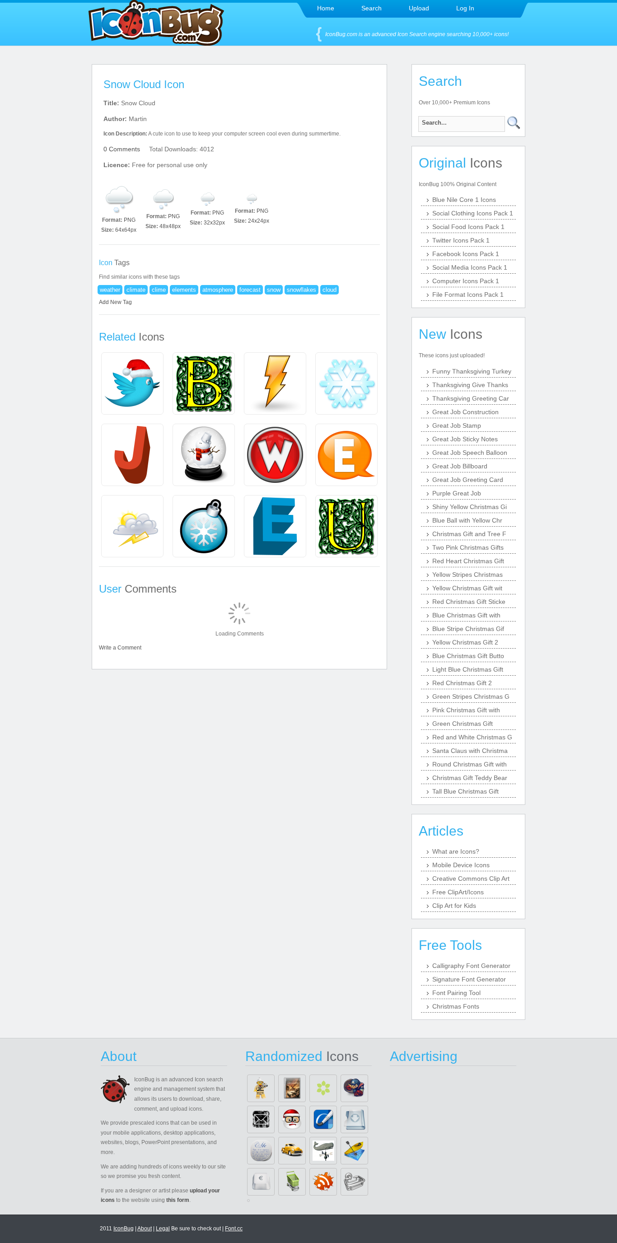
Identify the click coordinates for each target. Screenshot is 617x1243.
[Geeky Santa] (292, 1119)
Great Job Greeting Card (467, 479)
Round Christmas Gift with (469, 764)
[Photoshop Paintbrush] (323, 1119)
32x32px (214, 223)
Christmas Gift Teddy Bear (469, 777)
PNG (130, 220)
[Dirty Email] (260, 1119)
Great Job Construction (465, 412)
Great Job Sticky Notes (465, 439)
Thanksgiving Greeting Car (470, 398)
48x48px (170, 226)
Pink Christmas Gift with (466, 710)
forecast (250, 289)
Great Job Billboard (459, 466)
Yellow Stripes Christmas (467, 574)
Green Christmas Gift (462, 723)
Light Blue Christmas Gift (467, 669)
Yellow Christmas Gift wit (467, 588)
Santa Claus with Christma (470, 750)
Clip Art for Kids (454, 905)
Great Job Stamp (456, 425)
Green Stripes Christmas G (470, 696)
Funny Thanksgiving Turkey (471, 371)
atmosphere (217, 289)
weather (110, 289)
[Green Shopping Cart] (292, 1181)
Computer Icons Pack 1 (465, 281)
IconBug (123, 1228)
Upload (419, 8)
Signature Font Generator (469, 979)
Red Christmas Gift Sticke (468, 601)
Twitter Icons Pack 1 (461, 240)
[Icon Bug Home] (156, 43)
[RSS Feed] (323, 1181)
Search (371, 8)
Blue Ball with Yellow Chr (467, 520)
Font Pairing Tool (456, 992)
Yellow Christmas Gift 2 (465, 642)
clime (159, 289)
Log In (465, 8)
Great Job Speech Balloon (469, 452)
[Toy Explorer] (260, 1088)
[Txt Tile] (260, 1150)
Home (325, 8)
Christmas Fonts (455, 1006)
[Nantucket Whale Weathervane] (323, 1150)
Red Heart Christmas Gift (468, 561)
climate (135, 289)
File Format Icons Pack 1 (468, 294)
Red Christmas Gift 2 (462, 683)
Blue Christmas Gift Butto (468, 655)
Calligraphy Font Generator (471, 965)
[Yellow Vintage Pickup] (292, 1150)
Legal (163, 1228)
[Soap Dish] (354, 1181)
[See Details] (132, 383)
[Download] (118, 198)
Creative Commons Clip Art (470, 878)
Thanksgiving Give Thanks (470, 384)
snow (273, 289)
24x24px (258, 221)
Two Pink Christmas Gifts (468, 547)
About (144, 1228)
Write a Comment (120, 648)
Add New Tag (115, 302)
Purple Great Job (456, 493)
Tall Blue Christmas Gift (465, 791)
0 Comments (121, 149)
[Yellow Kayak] (354, 1150)
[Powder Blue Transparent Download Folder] (354, 1119)
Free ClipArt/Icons (458, 892)
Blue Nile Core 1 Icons (464, 199)
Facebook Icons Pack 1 (465, 253)
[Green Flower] (323, 1088)
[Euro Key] (260, 1181)
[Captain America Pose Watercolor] (354, 1088)
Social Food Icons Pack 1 (468, 226)
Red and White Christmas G (472, 737)
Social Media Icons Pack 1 (469, 267)
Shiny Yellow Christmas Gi (469, 506)
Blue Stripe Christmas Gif (468, 628)
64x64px (125, 230)
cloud (330, 289)
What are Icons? (455, 851)
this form (177, 1200)
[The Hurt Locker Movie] (292, 1088)
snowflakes (301, 289)
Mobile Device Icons (461, 865)
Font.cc (234, 1228)
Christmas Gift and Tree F (469, 533)
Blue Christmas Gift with (466, 615)
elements (184, 289)
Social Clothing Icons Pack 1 (472, 213)
